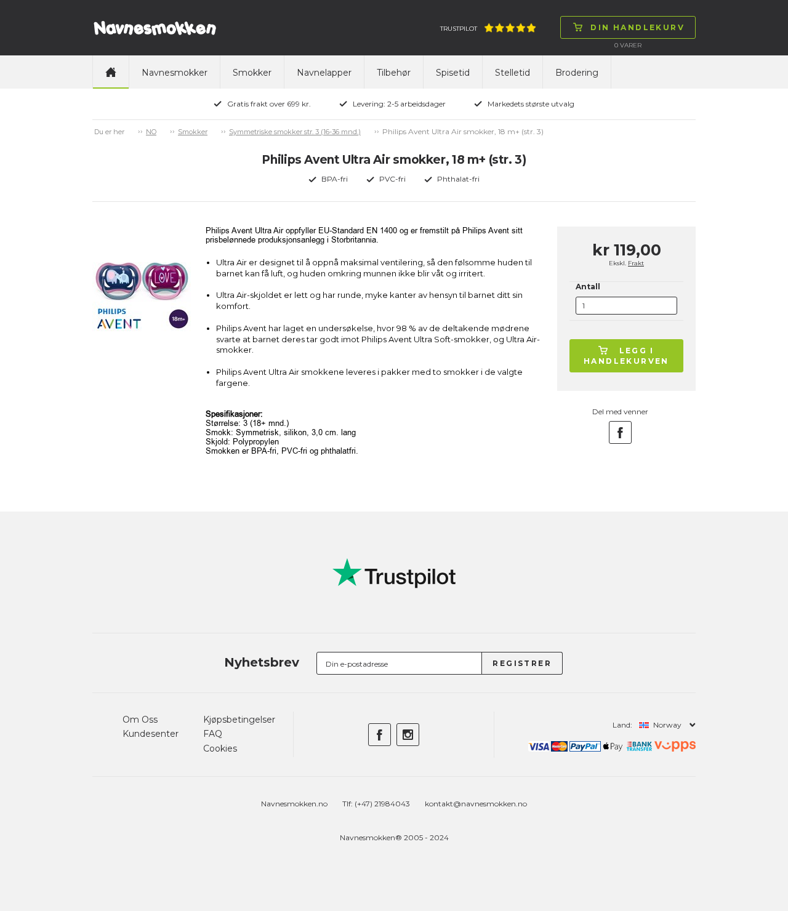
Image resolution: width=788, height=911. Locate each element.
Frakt (636, 263)
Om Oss (140, 719)
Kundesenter (151, 733)
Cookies (220, 748)
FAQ (212, 733)
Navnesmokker (174, 72)
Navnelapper (324, 72)
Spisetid (453, 72)
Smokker (252, 72)
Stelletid (512, 72)
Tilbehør (394, 72)
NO (151, 131)
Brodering (576, 72)
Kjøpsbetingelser (239, 719)
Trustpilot (458, 29)
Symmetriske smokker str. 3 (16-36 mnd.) (295, 131)
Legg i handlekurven (626, 356)
